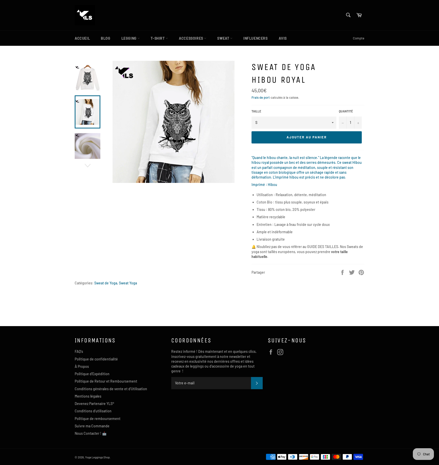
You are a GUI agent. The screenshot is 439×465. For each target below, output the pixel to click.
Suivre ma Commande (92, 426)
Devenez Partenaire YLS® (94, 403)
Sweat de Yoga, (106, 283)
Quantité (346, 111)
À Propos (82, 366)
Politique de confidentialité (96, 359)
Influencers (255, 38)
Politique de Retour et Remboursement (106, 381)
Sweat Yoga (128, 283)
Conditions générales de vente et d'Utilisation (111, 389)
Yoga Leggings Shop (97, 457)
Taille (256, 111)
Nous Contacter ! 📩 (90, 433)
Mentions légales (88, 396)
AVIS (283, 38)
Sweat (223, 38)
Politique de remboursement (97, 418)
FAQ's (79, 351)
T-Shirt (158, 38)
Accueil (82, 38)
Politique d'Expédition (92, 374)
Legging (129, 38)
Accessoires (191, 38)
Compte (358, 38)
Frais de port (261, 97)
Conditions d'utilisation (93, 411)
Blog (105, 38)
